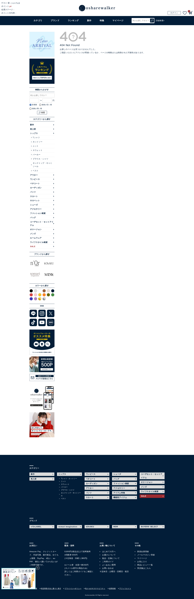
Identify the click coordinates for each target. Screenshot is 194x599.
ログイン (174, 13)
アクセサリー (36, 209)
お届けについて (109, 555)
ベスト (36, 171)
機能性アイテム (120, 497)
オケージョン (36, 229)
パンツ (33, 192)
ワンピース (35, 179)
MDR (115, 527)
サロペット (35, 200)
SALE (32, 246)
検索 (152, 20)
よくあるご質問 (109, 565)
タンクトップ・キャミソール (42, 164)
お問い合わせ (108, 568)
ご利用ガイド (78, 571)
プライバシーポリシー (73, 588)
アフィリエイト (125, 588)
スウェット (37, 150)
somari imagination (67, 527)
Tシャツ (36, 137)
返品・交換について (111, 558)
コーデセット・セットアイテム (41, 223)
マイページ (142, 558)
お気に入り (142, 561)
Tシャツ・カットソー (69, 478)
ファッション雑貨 (38, 213)
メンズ (33, 234)
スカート (34, 196)
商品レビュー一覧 (145, 565)
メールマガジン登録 (146, 555)
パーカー (37, 155)
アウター (34, 175)
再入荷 (33, 129)
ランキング (73, 20)
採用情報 (112, 588)
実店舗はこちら (144, 568)
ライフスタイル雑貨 (39, 242)
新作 (89, 20)
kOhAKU (90, 527)
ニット (36, 146)
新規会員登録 (143, 551)
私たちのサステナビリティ (95, 588)
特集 (102, 20)
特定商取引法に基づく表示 (51, 588)
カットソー (37, 142)
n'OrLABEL (36, 527)
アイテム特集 (119, 493)
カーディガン (36, 188)
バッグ (33, 217)
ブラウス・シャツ (40, 159)
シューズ (34, 205)
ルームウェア (36, 238)
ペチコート (35, 183)
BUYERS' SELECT (149, 527)
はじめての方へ (109, 551)
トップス (34, 133)
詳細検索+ (160, 20)
